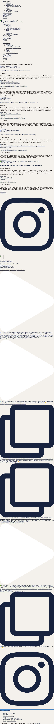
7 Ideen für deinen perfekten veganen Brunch (13, 150)
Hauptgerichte (9, 4)
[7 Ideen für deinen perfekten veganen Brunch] (22, 146)
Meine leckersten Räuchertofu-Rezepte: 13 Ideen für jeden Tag (19, 102)
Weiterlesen (3, 80)
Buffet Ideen (9, 10)
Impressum (5, 714)
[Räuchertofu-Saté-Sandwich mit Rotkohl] (10, 114)
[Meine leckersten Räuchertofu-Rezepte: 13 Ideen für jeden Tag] (5, 98)
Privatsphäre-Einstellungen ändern (11, 718)
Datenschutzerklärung (8, 716)
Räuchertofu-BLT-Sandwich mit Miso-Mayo (13, 86)
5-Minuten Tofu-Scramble (8, 182)
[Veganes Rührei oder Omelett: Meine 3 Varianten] (8, 66)
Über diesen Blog (7, 15)
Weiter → (4, 193)
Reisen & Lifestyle (7, 13)
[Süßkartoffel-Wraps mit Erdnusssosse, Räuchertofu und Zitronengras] (19, 161)
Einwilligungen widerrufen (9, 721)
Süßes (7, 8)
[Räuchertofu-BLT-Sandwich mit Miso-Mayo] (9, 82)
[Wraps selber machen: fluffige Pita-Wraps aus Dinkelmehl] (10, 130)
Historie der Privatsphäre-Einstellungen (12, 719)
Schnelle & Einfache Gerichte (13, 5)
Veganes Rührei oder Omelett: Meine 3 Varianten (15, 70)
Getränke (8, 9)
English (5, 18)
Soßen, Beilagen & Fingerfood (13, 6)
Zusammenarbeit (7, 14)
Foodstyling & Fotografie (12, 11)
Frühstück (8, 3)
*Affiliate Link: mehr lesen (9, 713)
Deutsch (5, 16)
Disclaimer (5, 717)
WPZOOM (37, 723)
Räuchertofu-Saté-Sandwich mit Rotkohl (12, 118)
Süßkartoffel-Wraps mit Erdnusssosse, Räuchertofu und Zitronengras (21, 165)
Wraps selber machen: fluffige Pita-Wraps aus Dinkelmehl (18, 134)
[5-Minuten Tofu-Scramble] (6, 178)
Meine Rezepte (6, 1)
